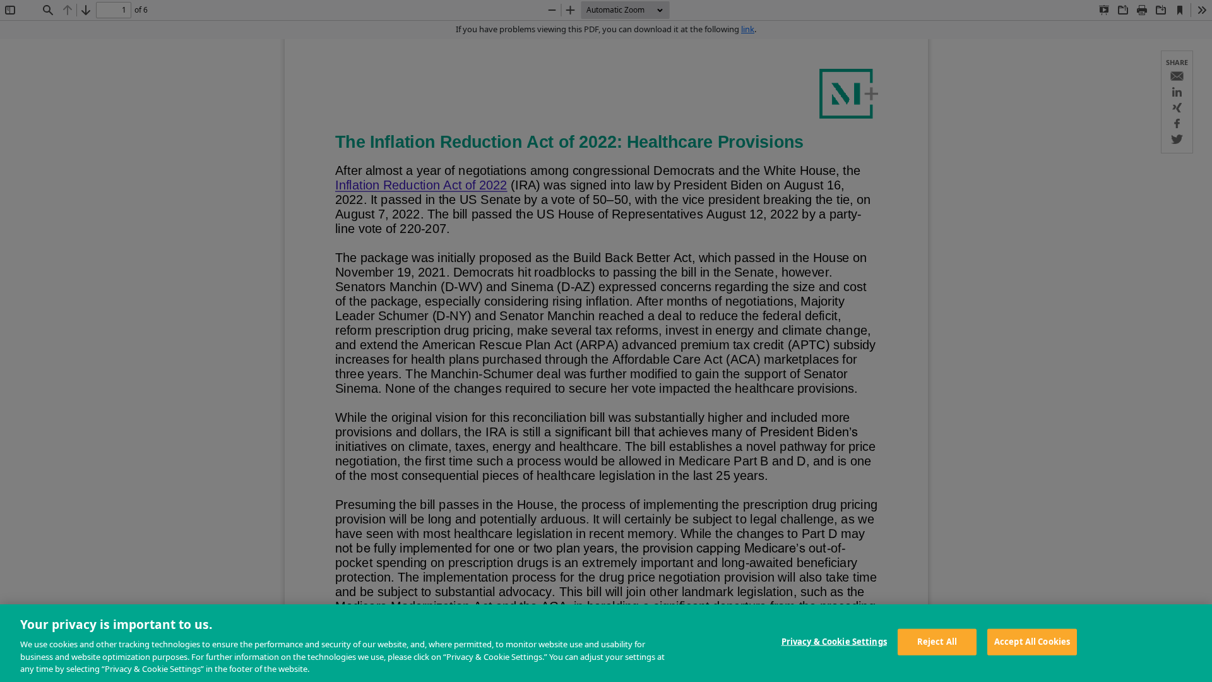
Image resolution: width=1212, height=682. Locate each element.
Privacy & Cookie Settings (834, 641)
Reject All (937, 641)
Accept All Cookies (1032, 641)
